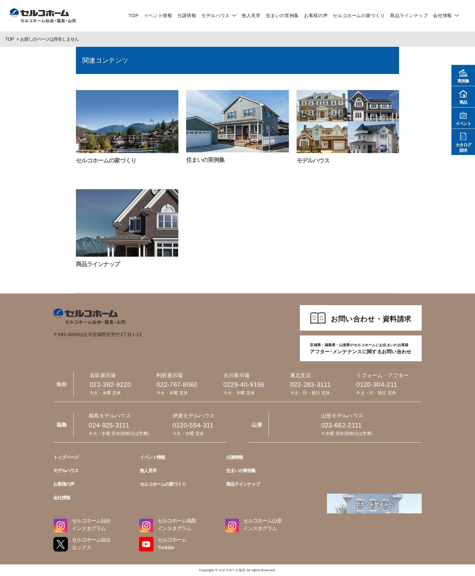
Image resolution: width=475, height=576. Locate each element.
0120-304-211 (376, 384)
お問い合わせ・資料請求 (371, 319)
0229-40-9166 (244, 384)
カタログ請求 (463, 147)
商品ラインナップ (409, 15)
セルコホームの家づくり (359, 15)
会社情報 (442, 15)
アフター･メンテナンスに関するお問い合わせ (360, 348)
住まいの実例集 (282, 15)
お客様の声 (316, 15)
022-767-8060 (177, 384)
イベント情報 (158, 15)
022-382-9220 (110, 384)
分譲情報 (186, 15)
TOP (134, 15)
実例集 (463, 80)
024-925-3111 (109, 425)
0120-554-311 (193, 425)
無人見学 (251, 15)
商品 (463, 102)
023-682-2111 (341, 425)
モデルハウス (215, 15)
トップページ (66, 457)
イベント (463, 123)
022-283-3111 (310, 384)
